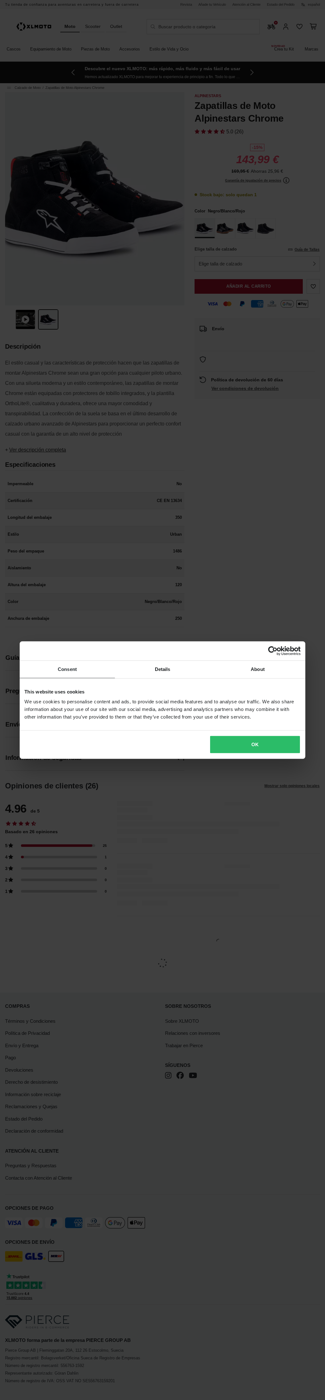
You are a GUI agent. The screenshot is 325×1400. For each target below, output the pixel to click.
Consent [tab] (67, 669)
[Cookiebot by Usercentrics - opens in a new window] (273, 650)
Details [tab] (162, 669)
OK (255, 744)
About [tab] (258, 669)
